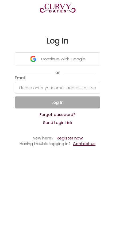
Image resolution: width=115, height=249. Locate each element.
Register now (70, 138)
